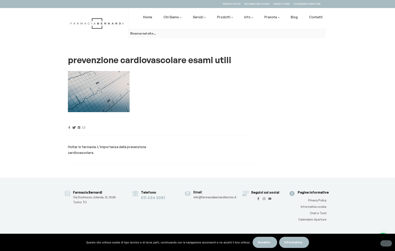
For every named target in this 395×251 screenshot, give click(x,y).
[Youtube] (269, 198)
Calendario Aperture (312, 219)
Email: (197, 192)
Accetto (264, 242)
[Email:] (187, 193)
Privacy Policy (317, 200)
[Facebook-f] (258, 198)
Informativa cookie (313, 206)
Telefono (148, 192)
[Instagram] (264, 198)
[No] (386, 243)
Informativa (293, 242)
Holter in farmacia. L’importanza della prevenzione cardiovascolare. (107, 150)
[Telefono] (135, 193)
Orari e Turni (318, 213)
